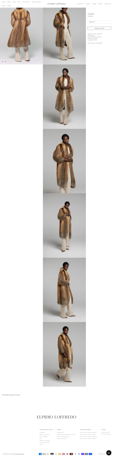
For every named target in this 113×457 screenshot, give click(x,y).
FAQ (40, 438)
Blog (41, 444)
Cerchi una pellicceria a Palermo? (88, 436)
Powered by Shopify (19, 454)
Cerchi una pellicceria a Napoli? (88, 438)
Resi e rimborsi (44, 436)
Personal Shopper (61, 438)
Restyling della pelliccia (63, 436)
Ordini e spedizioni (44, 434)
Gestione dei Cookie (45, 442)
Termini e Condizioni (45, 440)
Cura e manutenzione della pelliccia (66, 434)
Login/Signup (60, 432)
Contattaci (42, 432)
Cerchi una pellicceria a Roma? (88, 434)
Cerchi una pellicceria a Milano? (88, 432)
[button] (80, 4)
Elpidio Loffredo (10, 454)
